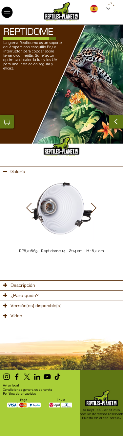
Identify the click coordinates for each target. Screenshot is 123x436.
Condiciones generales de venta (27, 389)
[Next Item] (94, 208)
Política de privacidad (19, 393)
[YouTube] (47, 376)
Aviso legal (11, 385)
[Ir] (116, 122)
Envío (60, 400)
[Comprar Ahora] (7, 122)
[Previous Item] (29, 208)
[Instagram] (6, 376)
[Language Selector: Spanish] (100, 8)
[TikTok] (57, 376)
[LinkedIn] (37, 376)
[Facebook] (16, 376)
